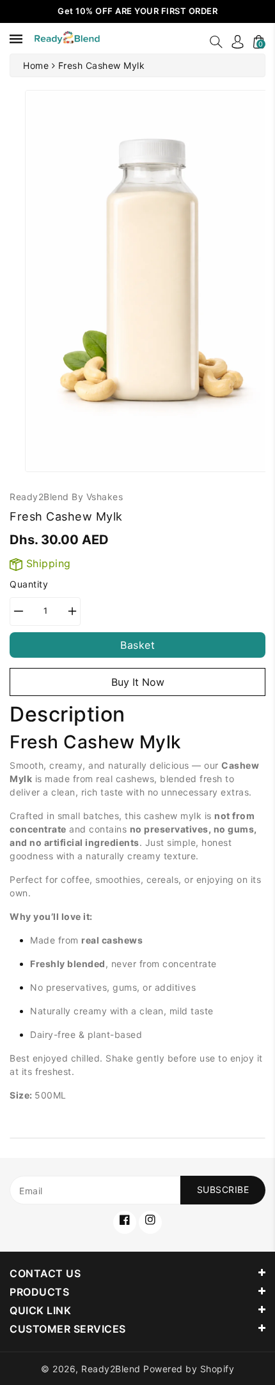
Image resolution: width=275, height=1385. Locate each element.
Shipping (46, 563)
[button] (216, 41)
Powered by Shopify (188, 1368)
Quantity (29, 584)
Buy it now (137, 682)
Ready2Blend (111, 1368)
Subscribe (223, 1189)
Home (36, 65)
